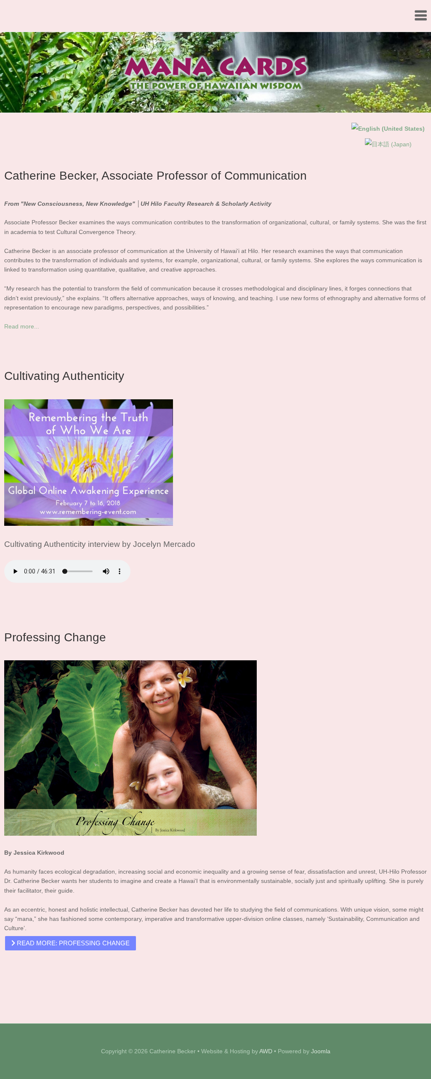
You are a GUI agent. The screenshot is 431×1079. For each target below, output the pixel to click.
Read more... (21, 326)
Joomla (320, 1051)
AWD (265, 1051)
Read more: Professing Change (72, 943)
